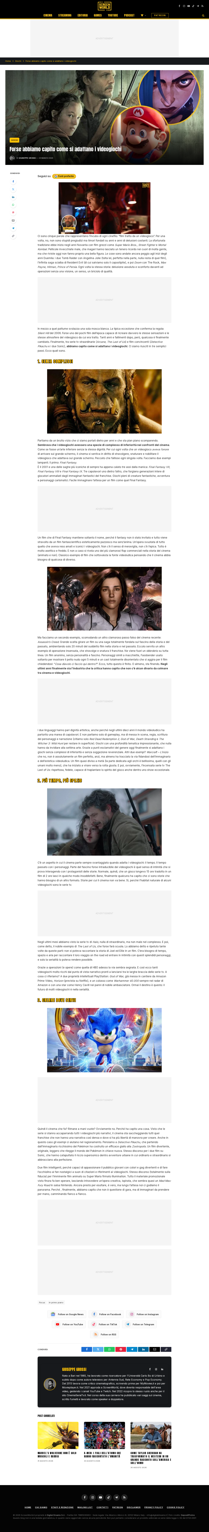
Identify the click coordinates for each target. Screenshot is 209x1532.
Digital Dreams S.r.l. (56, 1515)
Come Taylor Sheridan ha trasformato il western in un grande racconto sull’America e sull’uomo (151, 1458)
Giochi (14, 140)
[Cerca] (203, 15)
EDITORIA (83, 15)
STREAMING (64, 15)
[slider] (101, 231)
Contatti (102, 1507)
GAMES (98, 15)
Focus (42, 1302)
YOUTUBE (113, 15)
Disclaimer (134, 1507)
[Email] (13, 220)
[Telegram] (13, 228)
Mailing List (85, 1507)
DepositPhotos (188, 1515)
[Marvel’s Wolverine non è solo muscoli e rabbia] (58, 1435)
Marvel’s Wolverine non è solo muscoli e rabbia (57, 1454)
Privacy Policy (153, 1507)
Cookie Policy (175, 1507)
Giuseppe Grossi (27, 158)
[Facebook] (13, 181)
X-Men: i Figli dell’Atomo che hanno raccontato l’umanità (102, 1454)
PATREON (160, 15)
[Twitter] (13, 189)
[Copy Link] (13, 236)
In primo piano (56, 1302)
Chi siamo (41, 1507)
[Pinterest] (13, 213)
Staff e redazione (62, 1507)
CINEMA (47, 15)
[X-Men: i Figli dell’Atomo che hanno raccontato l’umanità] (104, 1435)
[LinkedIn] (13, 197)
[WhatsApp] (13, 205)
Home (28, 1507)
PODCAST (129, 15)
